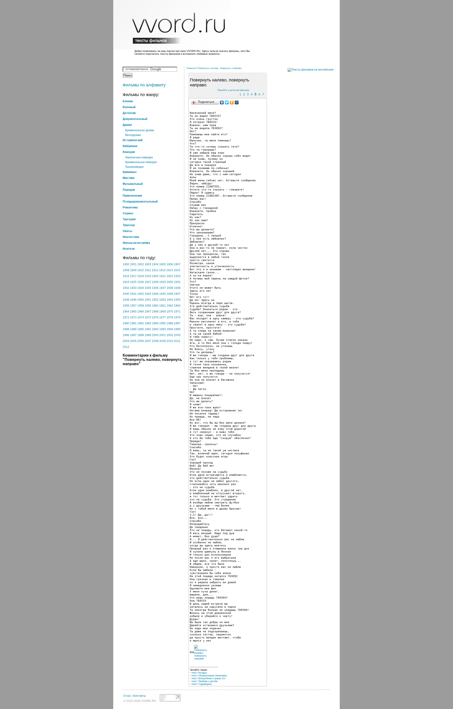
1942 (140, 293)
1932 (126, 288)
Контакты (139, 695)
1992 (155, 329)
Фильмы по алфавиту (144, 85)
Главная (190, 68)
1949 (133, 299)
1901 (133, 264)
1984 (155, 323)
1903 (148, 264)
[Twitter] (226, 102)
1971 (177, 311)
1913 (162, 270)
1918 (140, 276)
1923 (177, 276)
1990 (140, 329)
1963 (177, 305)
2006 (140, 341)
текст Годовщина (201, 684)
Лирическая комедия (139, 157)
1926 (140, 282)
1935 (148, 288)
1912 (155, 270)
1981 (133, 323)
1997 (133, 335)
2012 (126, 347)
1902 (140, 264)
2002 (170, 335)
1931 (177, 282)
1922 (170, 276)
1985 (162, 323)
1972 (126, 317)
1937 (162, 288)
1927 (148, 282)
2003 (177, 335)
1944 (155, 293)
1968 (155, 311)
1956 (126, 305)
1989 (133, 329)
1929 (162, 282)
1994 (170, 329)
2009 (162, 341)
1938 (170, 288)
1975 (148, 317)
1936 (155, 288)
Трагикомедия (134, 167)
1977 (162, 317)
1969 (162, 311)
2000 (155, 335)
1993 (162, 329)
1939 (177, 288)
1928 (155, 282)
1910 (140, 270)
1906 (170, 264)
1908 (126, 270)
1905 (162, 264)
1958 (140, 305)
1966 (140, 311)
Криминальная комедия (141, 162)
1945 (162, 293)
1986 (170, 323)
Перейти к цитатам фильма (233, 90)
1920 (155, 276)
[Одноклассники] (231, 102)
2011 (177, 341)
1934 (140, 288)
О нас (127, 695)
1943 (148, 293)
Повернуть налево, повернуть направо (219, 68)
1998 (140, 335)
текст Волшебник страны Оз (208, 678)
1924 (126, 282)
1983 (148, 323)
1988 (126, 329)
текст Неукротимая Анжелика (209, 675)
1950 (140, 299)
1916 (126, 276)
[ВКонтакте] (221, 102)
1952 (155, 299)
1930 (170, 282)
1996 (126, 335)
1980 (126, 323)
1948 (126, 299)
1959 (148, 305)
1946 (170, 293)
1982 (140, 323)
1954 (170, 299)
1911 (148, 270)
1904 (155, 264)
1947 (177, 293)
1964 (126, 311)
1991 (148, 329)
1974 (140, 317)
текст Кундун (199, 672)
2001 (162, 335)
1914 (169, 270)
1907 (177, 264)
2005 (133, 341)
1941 (133, 293)
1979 (177, 317)
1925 (133, 282)
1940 (126, 293)
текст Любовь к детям (204, 681)
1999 (148, 335)
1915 (177, 270)
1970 (170, 311)
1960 (155, 305)
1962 (170, 305)
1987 (177, 323)
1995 (177, 329)
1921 (162, 276)
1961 (162, 305)
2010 (170, 341)
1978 (170, 317)
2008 (155, 341)
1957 (133, 305)
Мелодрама (133, 135)
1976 (155, 317)
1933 (133, 288)
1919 (148, 276)
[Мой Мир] (236, 102)
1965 (133, 311)
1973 (133, 317)
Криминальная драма (139, 130)
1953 (162, 299)
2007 (148, 341)
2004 (126, 341)
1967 (148, 311)
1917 (133, 276)
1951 (148, 299)
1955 (177, 299)
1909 (133, 270)
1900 (126, 264)
